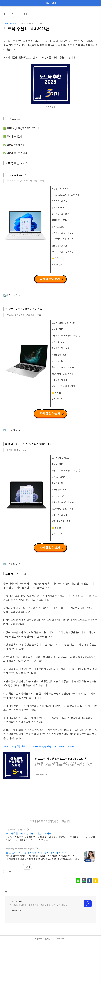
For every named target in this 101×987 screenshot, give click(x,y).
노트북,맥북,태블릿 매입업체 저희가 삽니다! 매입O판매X (36, 852)
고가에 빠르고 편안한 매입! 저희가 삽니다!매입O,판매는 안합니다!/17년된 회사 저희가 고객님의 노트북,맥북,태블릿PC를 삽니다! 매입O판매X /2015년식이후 (42, 858)
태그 (14, 13)
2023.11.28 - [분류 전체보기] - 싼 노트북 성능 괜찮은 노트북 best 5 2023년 (38, 746)
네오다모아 (50, 3)
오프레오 (21, 23)
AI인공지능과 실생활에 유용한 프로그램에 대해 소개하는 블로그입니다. (39, 905)
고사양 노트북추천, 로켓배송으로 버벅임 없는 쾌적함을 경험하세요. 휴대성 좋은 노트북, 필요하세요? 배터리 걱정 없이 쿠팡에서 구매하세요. (50, 838)
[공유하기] (17, 871)
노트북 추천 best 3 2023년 (26, 29)
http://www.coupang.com (16, 829)
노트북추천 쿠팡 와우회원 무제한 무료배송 (28, 833)
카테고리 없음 (10, 23)
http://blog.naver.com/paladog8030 (20, 849)
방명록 (26, 13)
